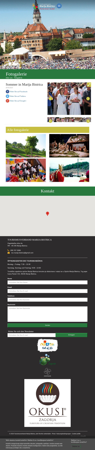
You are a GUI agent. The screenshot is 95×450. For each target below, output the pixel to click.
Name (10, 279)
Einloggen (71, 335)
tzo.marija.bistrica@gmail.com (22, 253)
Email (10, 287)
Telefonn (11, 296)
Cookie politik (76, 434)
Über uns (9, 78)
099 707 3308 (15, 250)
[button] (47, 214)
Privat (53, 434)
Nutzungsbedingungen (63, 434)
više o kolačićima (24, 448)
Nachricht (11, 304)
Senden (47, 325)
